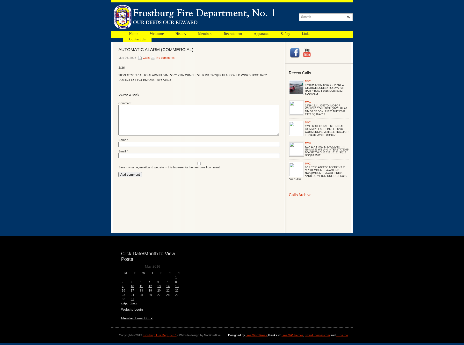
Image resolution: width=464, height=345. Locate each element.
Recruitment (233, 34)
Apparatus (261, 34)
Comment (124, 103)
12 (150, 286)
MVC (308, 81)
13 (159, 286)
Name (123, 140)
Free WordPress (256, 335)
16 (123, 290)
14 (168, 286)
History (181, 34)
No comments (165, 58)
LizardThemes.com (317, 335)
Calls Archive (300, 195)
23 (123, 295)
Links (306, 34)
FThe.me (342, 335)
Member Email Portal (137, 318)
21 (168, 290)
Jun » (133, 303)
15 (177, 286)
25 (141, 295)
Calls (146, 58)
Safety (285, 34)
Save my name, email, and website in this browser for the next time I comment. (169, 167)
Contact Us (137, 39)
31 (132, 299)
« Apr (124, 303)
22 (177, 290)
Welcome (157, 34)
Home (133, 34)
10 (132, 286)
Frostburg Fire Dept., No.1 (160, 335)
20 (159, 290)
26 (150, 295)
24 (132, 295)
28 (168, 295)
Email (123, 151)
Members (205, 34)
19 (150, 290)
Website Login (132, 309)
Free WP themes (292, 335)
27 (159, 295)
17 (132, 290)
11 (141, 286)
